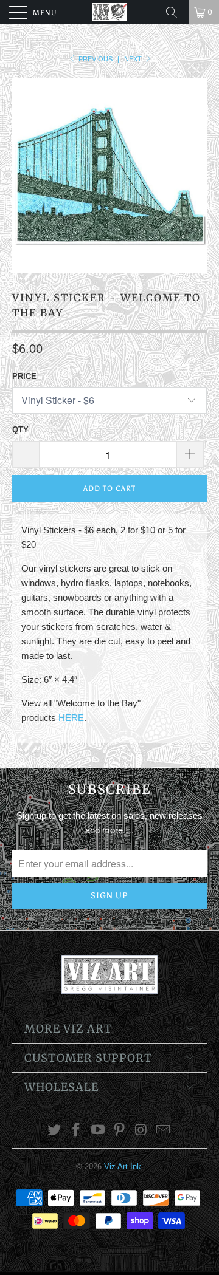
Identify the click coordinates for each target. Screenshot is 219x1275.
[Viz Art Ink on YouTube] (98, 1130)
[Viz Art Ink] (109, 12)
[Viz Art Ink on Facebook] (77, 1130)
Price (24, 376)
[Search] (176, 12)
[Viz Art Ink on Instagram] (142, 1130)
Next (134, 59)
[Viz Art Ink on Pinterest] (120, 1130)
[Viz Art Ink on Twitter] (55, 1130)
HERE (71, 718)
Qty (20, 429)
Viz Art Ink (122, 1166)
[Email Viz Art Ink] (163, 1130)
